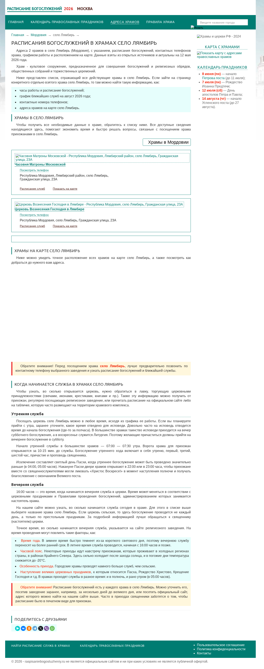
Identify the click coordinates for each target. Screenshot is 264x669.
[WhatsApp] (52, 628)
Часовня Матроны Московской (40, 164)
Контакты (204, 653)
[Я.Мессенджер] (17, 628)
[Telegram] (34, 628)
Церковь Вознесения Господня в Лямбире (49, 209)
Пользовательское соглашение (221, 645)
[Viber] (46, 628)
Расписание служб (32, 188)
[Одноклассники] (29, 628)
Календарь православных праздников (67, 22)
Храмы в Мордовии (168, 142)
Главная (16, 22)
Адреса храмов (125, 22)
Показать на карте (65, 188)
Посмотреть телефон (34, 170)
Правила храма (160, 22)
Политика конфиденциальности (221, 649)
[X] (40, 628)
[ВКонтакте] (23, 628)
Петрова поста (213, 78)
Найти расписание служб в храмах (40, 645)
